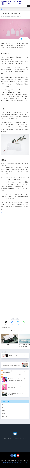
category (8, 330)
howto (4, 405)
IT (2, 408)
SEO (9, 327)
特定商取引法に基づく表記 (9, 462)
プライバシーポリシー (22, 462)
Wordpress (19, 330)
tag (14, 330)
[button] (28, 6)
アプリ (4, 413)
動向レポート (5, 416)
